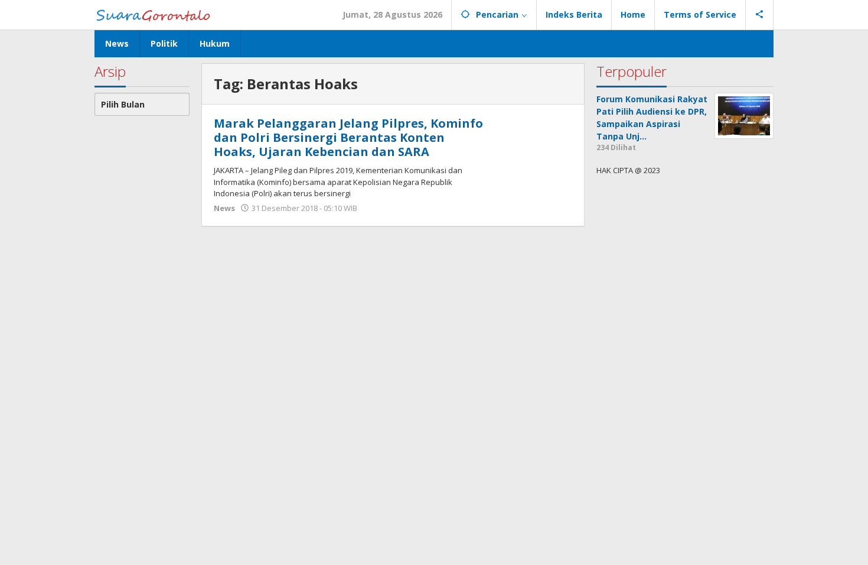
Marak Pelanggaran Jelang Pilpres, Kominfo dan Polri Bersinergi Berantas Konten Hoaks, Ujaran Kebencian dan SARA (348, 137)
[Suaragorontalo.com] (155, 14)
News (224, 208)
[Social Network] (760, 15)
